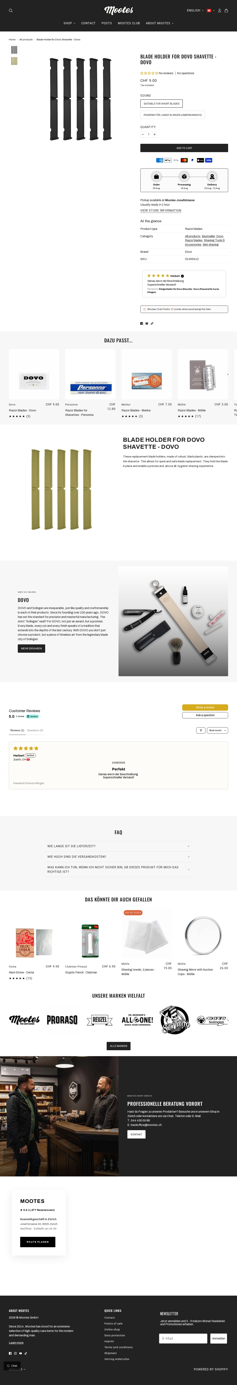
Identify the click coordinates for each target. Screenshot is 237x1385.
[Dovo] (173, 621)
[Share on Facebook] (141, 323)
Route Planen (38, 1242)
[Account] (219, 10)
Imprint (109, 1341)
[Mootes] (118, 10)
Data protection (114, 1335)
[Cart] (226, 10)
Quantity (148, 127)
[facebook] (10, 1353)
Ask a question (205, 715)
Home (12, 39)
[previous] (9, 352)
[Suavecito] (175, 1020)
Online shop (112, 1329)
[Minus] (142, 134)
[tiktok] (26, 1353)
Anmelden (218, 1338)
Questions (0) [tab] (35, 730)
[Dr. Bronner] (137, 1020)
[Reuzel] (100, 1020)
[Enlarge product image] (80, 99)
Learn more (16, 1342)
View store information (160, 210)
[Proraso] (62, 1020)
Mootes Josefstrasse (180, 200)
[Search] (11, 10)
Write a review (205, 707)
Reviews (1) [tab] (17, 730)
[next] (228, 374)
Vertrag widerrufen (116, 1359)
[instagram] (15, 1353)
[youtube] (20, 1353)
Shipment (110, 1353)
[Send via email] (147, 323)
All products (26, 39)
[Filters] (201, 730)
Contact (109, 1317)
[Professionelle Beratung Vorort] (59, 1116)
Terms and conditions (118, 1347)
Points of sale (113, 1323)
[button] (149, 73)
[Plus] (154, 134)
